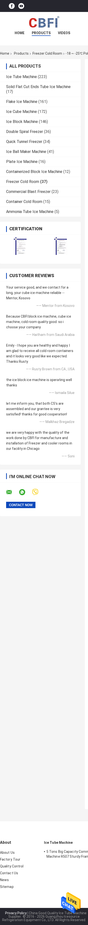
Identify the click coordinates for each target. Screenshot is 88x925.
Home (19, 33)
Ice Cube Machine (21, 111)
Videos (64, 33)
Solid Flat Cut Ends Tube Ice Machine (38, 86)
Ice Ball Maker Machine (26, 151)
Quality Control (12, 866)
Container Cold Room (24, 201)
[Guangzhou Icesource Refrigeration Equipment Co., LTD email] (12, 492)
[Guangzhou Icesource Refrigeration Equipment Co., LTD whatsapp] (25, 492)
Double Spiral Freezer (24, 131)
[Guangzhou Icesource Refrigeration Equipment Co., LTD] (44, 21)
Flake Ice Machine (21, 101)
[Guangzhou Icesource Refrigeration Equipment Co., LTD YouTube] (21, 6)
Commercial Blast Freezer (28, 191)
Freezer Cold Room (47, 53)
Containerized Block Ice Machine (34, 171)
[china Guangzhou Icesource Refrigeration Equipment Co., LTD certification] (20, 246)
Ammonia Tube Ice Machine (30, 211)
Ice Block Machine (22, 121)
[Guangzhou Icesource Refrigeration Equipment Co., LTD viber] (38, 492)
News (4, 880)
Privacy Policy (16, 913)
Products (41, 33)
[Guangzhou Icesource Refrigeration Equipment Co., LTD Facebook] (11, 6)
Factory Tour (10, 859)
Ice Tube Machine (21, 76)
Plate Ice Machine (22, 161)
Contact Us (9, 873)
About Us (7, 853)
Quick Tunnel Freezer (24, 141)
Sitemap (7, 887)
